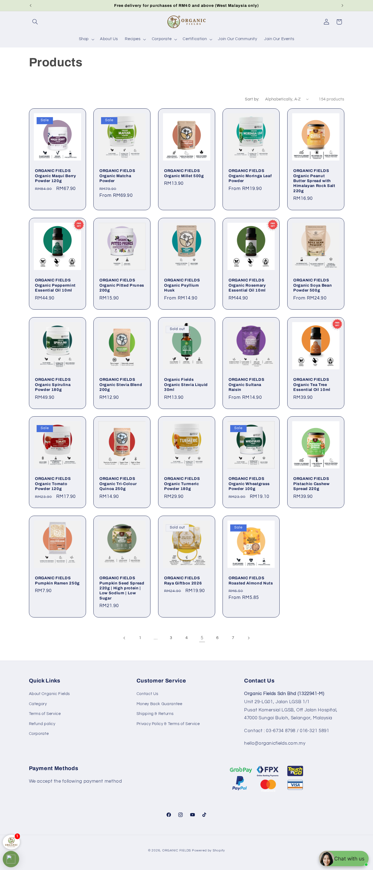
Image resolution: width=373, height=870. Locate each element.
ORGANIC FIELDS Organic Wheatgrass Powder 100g (249, 483)
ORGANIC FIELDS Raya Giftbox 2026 (183, 580)
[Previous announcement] (31, 5)
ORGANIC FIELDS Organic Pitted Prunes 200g (121, 285)
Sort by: (252, 99)
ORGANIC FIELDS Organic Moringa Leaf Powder (250, 175)
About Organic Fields (49, 694)
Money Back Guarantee (159, 704)
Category (38, 704)
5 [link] (202, 638)
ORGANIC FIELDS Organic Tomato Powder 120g (53, 484)
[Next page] (248, 638)
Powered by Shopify (208, 850)
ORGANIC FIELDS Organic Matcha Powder (117, 175)
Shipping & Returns (155, 714)
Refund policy (42, 724)
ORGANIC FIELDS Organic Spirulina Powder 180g (53, 384)
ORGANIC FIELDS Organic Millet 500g (184, 173)
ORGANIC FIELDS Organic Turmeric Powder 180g (182, 484)
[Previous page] (124, 638)
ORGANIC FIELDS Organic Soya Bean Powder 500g (312, 285)
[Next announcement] (342, 5)
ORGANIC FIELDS (176, 850)
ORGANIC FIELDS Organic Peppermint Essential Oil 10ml (55, 285)
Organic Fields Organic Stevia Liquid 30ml (186, 384)
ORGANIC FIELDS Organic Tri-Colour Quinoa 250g (118, 483)
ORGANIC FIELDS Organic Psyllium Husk (182, 285)
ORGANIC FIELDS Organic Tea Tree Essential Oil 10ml (311, 384)
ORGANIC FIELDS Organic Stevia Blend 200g (120, 384)
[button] (35, 22)
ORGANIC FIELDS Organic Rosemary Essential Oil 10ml (247, 285)
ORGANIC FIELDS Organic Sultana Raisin (246, 384)
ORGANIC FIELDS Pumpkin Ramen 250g (57, 580)
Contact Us (147, 694)
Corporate (39, 734)
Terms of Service (45, 714)
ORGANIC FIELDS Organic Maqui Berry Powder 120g (55, 175)
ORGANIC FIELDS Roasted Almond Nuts (251, 580)
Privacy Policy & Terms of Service (168, 724)
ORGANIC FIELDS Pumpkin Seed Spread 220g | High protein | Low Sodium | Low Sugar (121, 588)
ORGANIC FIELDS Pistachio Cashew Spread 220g (311, 483)
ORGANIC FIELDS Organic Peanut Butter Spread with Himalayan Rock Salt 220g (314, 180)
